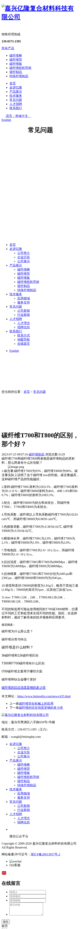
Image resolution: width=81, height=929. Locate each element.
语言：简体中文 (18, 116)
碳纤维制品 (36, 454)
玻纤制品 (15, 72)
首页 (12, 83)
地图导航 (23, 339)
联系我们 (15, 108)
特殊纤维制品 (18, 76)
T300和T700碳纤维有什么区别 (23, 663)
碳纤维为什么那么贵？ (17, 631)
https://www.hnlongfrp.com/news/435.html (44, 696)
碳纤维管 (15, 59)
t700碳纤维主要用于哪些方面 (22, 671)
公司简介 (23, 253)
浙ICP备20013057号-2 (45, 854)
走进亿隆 (15, 87)
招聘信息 (23, 327)
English (6, 120)
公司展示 (23, 261)
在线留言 (23, 343)
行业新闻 (23, 314)
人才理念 (23, 323)
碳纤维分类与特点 (14, 639)
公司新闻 (23, 310)
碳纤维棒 (15, 55)
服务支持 (23, 302)
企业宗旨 (23, 257)
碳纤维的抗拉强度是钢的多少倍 (41, 707)
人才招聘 (15, 104)
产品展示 (15, 91)
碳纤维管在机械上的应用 (36, 703)
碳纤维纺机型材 (20, 67)
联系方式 (23, 335)
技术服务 (15, 95)
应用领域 (23, 298)
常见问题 (15, 99)
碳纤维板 (15, 63)
